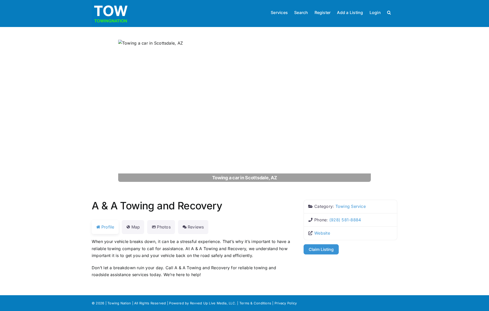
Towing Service (350, 206)
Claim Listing (321, 249)
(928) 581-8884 (345, 219)
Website (322, 233)
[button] (389, 12)
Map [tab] (135, 226)
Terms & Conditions (255, 303)
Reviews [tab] (196, 226)
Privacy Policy (286, 303)
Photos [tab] (163, 226)
